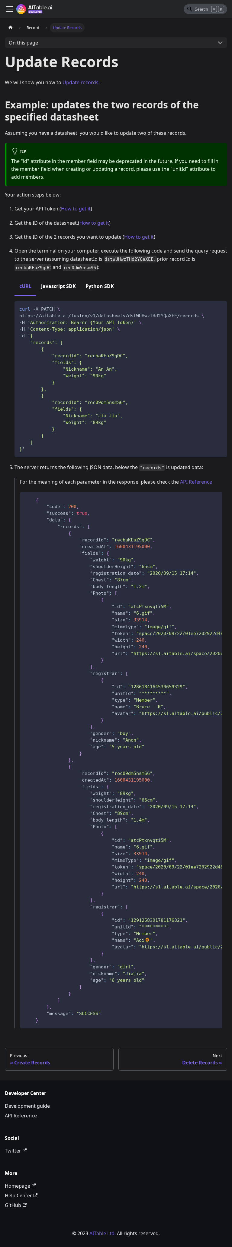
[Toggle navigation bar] (9, 9)
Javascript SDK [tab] (58, 286)
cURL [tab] (25, 286)
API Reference (196, 481)
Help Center (18, 1195)
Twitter (13, 1150)
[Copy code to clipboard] (220, 308)
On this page (23, 42)
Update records (80, 82)
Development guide (27, 1106)
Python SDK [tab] (99, 286)
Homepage (17, 1185)
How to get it (76, 208)
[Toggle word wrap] (204, 499)
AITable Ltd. (102, 1233)
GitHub (13, 1205)
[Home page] (10, 27)
